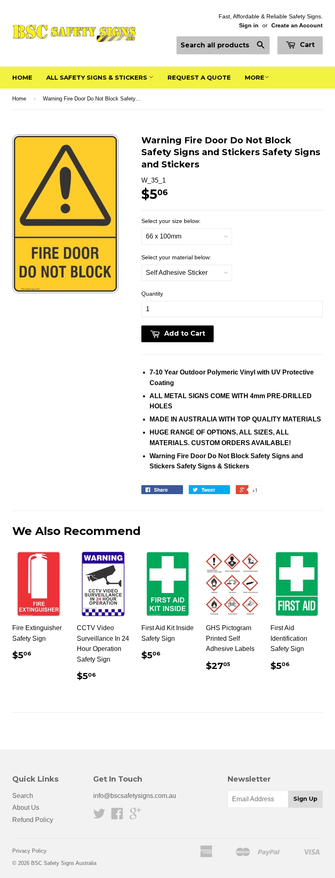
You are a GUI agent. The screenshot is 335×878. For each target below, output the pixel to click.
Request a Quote (199, 77)
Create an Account (297, 25)
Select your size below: (171, 221)
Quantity (152, 293)
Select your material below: (176, 257)
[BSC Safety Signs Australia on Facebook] (117, 816)
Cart (306, 45)
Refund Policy (32, 819)
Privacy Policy (29, 851)
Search (22, 795)
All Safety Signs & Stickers (97, 77)
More (254, 77)
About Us (25, 807)
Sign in (249, 25)
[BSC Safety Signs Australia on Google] (135, 816)
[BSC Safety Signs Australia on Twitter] (99, 816)
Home (22, 77)
